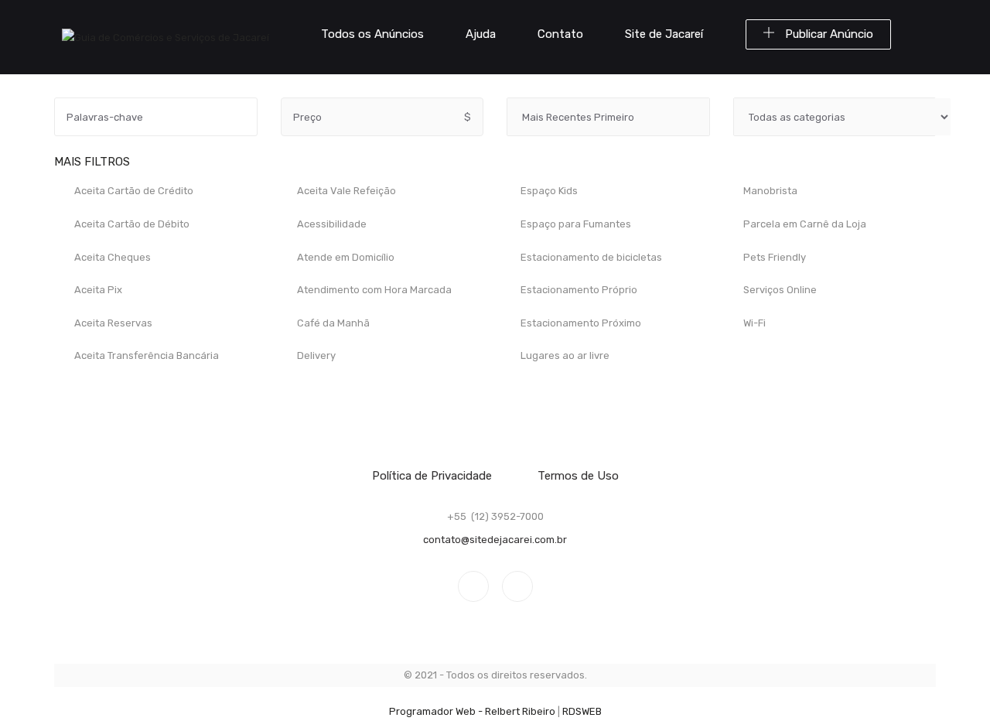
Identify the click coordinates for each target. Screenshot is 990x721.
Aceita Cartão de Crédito (132, 191)
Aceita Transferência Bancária (145, 356)
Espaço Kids (548, 191)
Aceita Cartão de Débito (130, 224)
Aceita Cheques (111, 257)
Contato (560, 34)
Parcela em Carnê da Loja (803, 224)
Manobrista (769, 191)
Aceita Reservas (112, 323)
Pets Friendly (773, 257)
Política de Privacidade (432, 476)
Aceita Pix (97, 290)
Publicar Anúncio (827, 34)
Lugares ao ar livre (563, 356)
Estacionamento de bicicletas (590, 257)
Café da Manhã (332, 323)
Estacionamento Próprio (577, 290)
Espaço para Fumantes (574, 224)
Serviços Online (779, 290)
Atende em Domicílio (344, 257)
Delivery (315, 356)
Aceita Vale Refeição (345, 191)
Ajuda (481, 34)
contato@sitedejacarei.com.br (495, 539)
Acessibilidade (331, 224)
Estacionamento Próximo (579, 323)
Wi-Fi (753, 323)
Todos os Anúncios (372, 34)
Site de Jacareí (664, 34)
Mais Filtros (93, 162)
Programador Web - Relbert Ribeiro (472, 711)
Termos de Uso (578, 476)
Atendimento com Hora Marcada (373, 290)
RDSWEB (582, 711)
